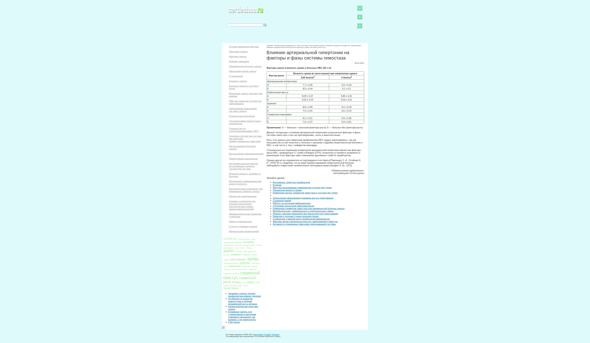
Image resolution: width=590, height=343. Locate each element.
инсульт (226, 255)
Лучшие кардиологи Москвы (244, 46)
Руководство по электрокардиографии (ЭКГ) (244, 129)
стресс (250, 282)
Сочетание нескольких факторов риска (293, 206)
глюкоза (249, 248)
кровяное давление (230, 263)
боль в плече (240, 248)
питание (254, 266)
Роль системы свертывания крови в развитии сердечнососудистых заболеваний (328, 45)
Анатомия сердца (238, 51)
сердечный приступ (241, 275)
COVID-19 (229, 238)
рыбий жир (253, 269)
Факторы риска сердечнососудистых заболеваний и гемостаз (305, 221)
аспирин (248, 242)
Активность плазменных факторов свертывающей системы (304, 224)
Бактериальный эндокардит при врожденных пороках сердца (246, 190)
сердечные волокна (231, 273)
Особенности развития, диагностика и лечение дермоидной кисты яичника (242, 301)
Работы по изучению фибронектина (291, 203)
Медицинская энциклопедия (244, 231)
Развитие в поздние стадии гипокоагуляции (296, 216)
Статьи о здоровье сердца (243, 226)
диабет (228, 251)
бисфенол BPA (249, 245)
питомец (226, 269)
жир (245, 251)
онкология (246, 266)
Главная (270, 45)
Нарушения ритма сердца (242, 71)
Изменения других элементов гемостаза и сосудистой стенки (305, 192)
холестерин (230, 288)
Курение (277, 185)
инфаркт (236, 254)
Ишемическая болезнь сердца (245, 66)
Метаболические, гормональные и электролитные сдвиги (303, 211)
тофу (258, 282)
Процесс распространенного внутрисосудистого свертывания (305, 213)
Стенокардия (236, 76)
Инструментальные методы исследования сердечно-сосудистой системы (243, 166)
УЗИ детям (234, 322)
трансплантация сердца (232, 285)
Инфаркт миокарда (239, 61)
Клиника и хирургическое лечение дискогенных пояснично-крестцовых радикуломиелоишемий (242, 205)
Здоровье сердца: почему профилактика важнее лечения (244, 294)
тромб (245, 285)
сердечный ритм (239, 280)
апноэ (253, 239)
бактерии (238, 245)
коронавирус (238, 259)
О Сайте (267, 334)
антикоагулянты (243, 239)
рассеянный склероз (239, 269)
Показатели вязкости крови (287, 190)
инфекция (247, 255)
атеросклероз (228, 245)
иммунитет (252, 251)
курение (245, 262)
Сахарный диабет (282, 200)
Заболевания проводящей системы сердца (243, 109)
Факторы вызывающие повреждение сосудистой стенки (302, 187)
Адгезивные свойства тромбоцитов (291, 182)
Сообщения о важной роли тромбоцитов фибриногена (301, 219)
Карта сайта (258, 334)
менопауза (255, 263)
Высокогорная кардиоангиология (246, 153)
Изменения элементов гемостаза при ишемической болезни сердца (308, 208)
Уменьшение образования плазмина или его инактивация (303, 198)
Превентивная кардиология (243, 158)
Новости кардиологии (240, 221)
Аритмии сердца (237, 56)
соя (243, 282)
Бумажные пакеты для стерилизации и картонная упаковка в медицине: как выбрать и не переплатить (242, 315)
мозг (225, 266)
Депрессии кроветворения (242, 196)
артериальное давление (232, 242)
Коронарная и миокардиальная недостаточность (245, 182)
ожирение (234, 266)
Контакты (275, 334)
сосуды (236, 282)
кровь (253, 258)
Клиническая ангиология (242, 116)
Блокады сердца (238, 81)
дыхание (239, 251)
